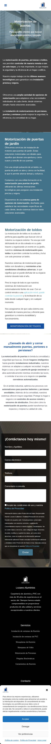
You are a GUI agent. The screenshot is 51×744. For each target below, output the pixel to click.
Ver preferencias (25, 734)
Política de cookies (12, 740)
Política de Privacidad (28, 740)
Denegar (25, 726)
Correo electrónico (13, 460)
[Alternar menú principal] (5, 5)
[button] (47, 690)
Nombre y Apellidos (13, 447)
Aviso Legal (42, 740)
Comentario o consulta (15, 486)
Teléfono (8, 473)
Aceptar (25, 719)
